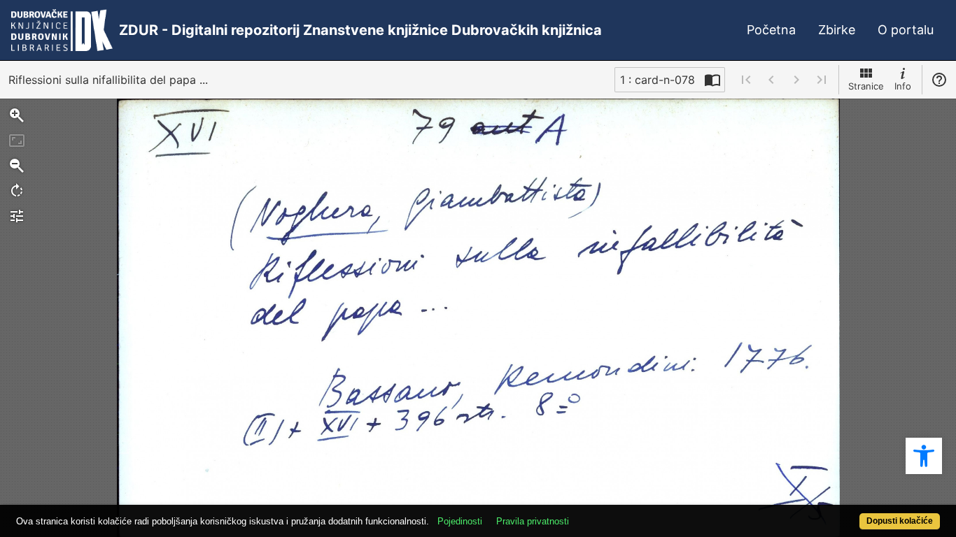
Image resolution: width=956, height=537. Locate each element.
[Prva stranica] (746, 79)
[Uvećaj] (16, 115)
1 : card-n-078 (657, 80)
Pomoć (939, 79)
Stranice (866, 86)
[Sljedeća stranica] (796, 79)
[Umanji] (16, 165)
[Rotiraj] (16, 190)
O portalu (906, 29)
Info (902, 86)
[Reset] (16, 140)
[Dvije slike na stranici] (712, 79)
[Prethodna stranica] (771, 79)
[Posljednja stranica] (821, 79)
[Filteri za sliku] (16, 216)
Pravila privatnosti (532, 521)
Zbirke (836, 29)
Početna (771, 29)
